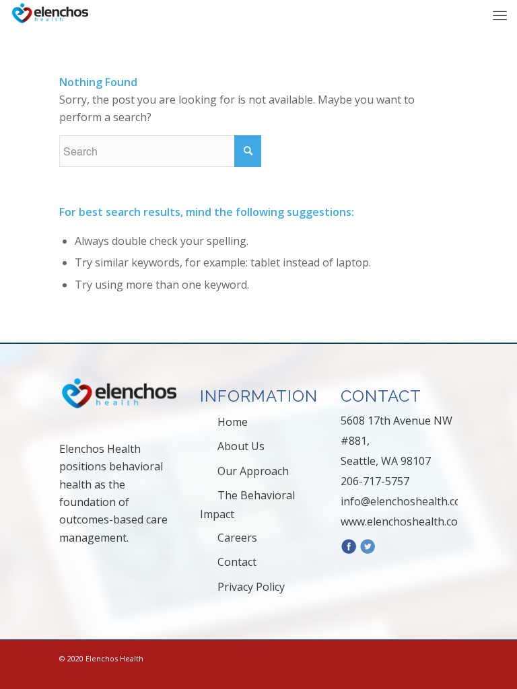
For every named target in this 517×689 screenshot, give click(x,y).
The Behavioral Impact (247, 504)
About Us (241, 446)
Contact (236, 561)
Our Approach (253, 471)
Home (232, 421)
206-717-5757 (375, 481)
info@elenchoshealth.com (406, 501)
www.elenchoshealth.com (404, 521)
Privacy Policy (251, 586)
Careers (237, 537)
